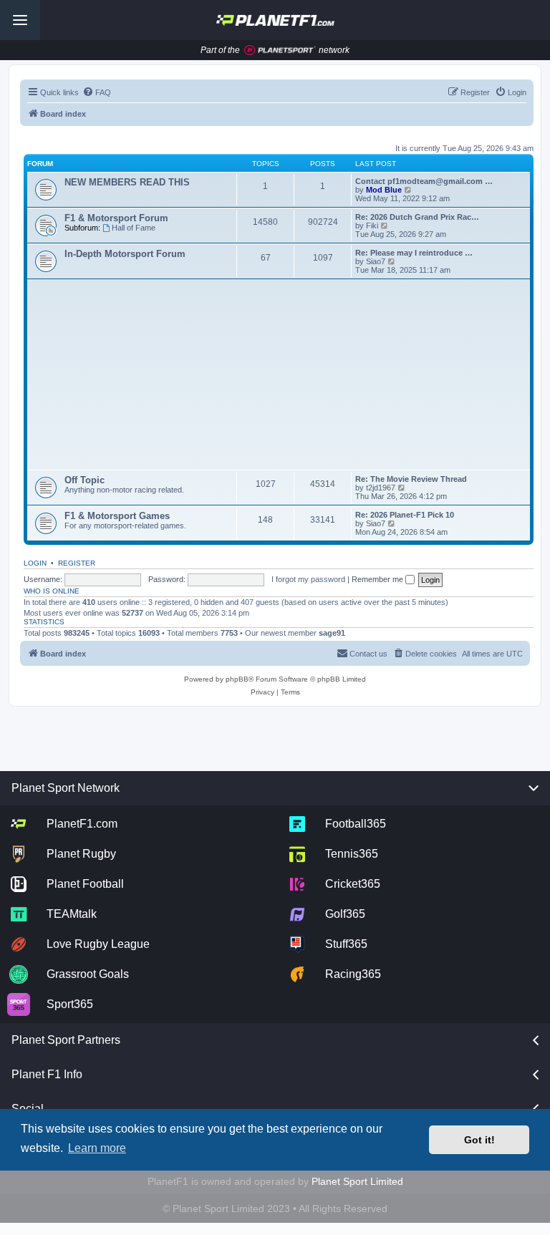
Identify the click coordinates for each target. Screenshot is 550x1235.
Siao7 (375, 261)
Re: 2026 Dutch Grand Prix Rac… (417, 217)
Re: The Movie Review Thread (411, 479)
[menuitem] (96, 92)
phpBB (237, 679)
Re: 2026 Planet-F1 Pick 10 (404, 514)
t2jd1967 (380, 487)
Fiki (372, 225)
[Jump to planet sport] (280, 50)
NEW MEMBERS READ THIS (127, 182)
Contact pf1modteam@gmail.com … (424, 181)
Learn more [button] (97, 1148)
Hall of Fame (133, 227)
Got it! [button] (479, 1140)
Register (76, 563)
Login (35, 563)
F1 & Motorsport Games (117, 515)
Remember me (378, 579)
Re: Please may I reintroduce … (414, 252)
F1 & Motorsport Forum (116, 218)
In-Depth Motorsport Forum (124, 253)
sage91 (332, 633)
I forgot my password (308, 579)
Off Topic (84, 480)
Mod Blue (385, 189)
